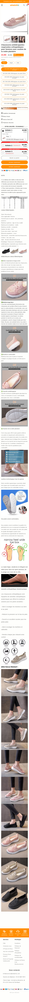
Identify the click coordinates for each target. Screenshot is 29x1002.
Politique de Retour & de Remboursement (20, 962)
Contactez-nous (7, 946)
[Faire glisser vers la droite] (27, 39)
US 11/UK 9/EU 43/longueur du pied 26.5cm (14, 104)
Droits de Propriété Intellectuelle (8, 960)
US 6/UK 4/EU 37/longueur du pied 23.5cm (14, 77)
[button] (14, 131)
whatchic (17, 992)
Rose (4, 62)
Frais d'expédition (4, 57)
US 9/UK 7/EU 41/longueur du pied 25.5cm (14, 95)
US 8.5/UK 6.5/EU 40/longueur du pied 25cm (14, 90)
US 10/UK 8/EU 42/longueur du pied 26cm (14, 99)
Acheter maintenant (14, 167)
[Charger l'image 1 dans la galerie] (7, 39)
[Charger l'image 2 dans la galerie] (14, 39)
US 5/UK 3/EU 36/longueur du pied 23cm (14, 73)
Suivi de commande (8, 951)
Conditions (17, 943)
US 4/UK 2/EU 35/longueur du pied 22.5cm (14, 69)
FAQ (4, 943)
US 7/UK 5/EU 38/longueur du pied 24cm (14, 81)
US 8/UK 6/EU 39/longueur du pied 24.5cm (14, 85)
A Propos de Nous (8, 948)
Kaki (18, 62)
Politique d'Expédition (18, 951)
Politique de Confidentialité (18, 956)
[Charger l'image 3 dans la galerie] (22, 39)
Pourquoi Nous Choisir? (7, 955)
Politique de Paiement (18, 947)
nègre (11, 62)
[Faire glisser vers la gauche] (1, 39)
